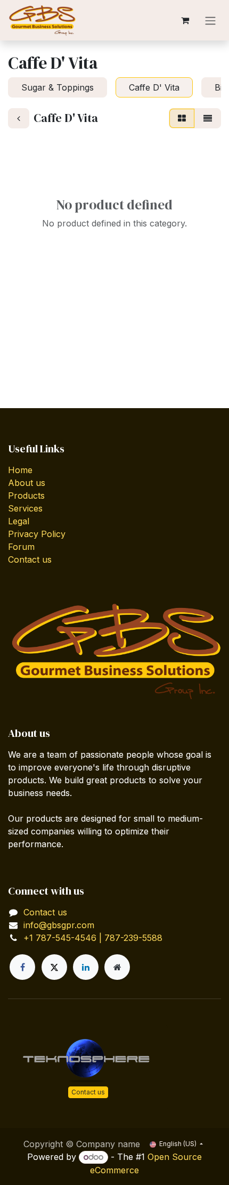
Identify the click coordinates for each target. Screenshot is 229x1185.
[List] (207, 118)
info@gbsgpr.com (58, 925)
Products (26, 495)
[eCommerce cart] (184, 20)
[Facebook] (22, 967)
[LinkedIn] (86, 967)
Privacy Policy (37, 534)
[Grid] (182, 118)
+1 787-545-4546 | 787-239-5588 (92, 937)
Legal (18, 521)
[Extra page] (117, 967)
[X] (54, 967)
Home (20, 470)
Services (25, 508)
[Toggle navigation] (210, 20)
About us (26, 482)
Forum (21, 546)
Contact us (30, 559)
